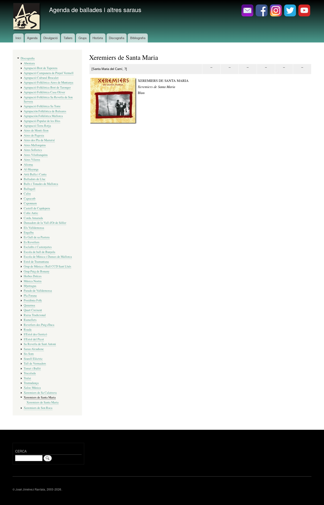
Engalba (29, 232)
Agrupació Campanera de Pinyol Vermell (49, 73)
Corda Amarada (33, 218)
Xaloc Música (32, 388)
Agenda (32, 38)
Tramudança (31, 383)
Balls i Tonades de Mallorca (41, 184)
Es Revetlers (31, 242)
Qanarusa (29, 305)
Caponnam (30, 203)
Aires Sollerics (33, 150)
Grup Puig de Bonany (36, 271)
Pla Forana (30, 296)
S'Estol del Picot (34, 339)
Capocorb (29, 198)
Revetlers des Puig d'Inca (39, 325)
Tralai (27, 378)
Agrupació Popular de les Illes (42, 121)
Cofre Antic (31, 213)
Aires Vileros (32, 160)
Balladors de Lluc (35, 179)
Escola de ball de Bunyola (39, 252)
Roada (28, 329)
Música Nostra (33, 281)
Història (98, 38)
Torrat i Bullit (32, 368)
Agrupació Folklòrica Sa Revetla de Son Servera (48, 99)
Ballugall (29, 189)
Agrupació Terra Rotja (37, 126)
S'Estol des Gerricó (35, 334)
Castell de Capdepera (37, 208)
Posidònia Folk (33, 300)
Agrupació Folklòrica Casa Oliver (44, 92)
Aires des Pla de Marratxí (39, 140)
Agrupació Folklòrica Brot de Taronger (47, 87)
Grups (83, 38)
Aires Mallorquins (35, 145)
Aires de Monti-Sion (36, 130)
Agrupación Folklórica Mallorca (43, 116)
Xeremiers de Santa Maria (40, 397)
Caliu (27, 194)
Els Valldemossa (34, 228)
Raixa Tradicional (35, 315)
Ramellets (30, 320)
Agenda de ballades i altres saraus (95, 9)
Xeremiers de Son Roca (38, 408)
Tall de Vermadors (35, 363)
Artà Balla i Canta (35, 174)
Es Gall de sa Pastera (37, 237)
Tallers (68, 38)
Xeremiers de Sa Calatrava (40, 393)
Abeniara (29, 63)
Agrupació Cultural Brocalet (41, 78)
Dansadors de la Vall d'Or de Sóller (45, 223)
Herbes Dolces (33, 276)
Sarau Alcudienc (34, 349)
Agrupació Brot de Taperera (40, 68)
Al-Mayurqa (31, 169)
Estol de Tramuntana (36, 262)
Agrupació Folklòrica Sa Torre (42, 106)
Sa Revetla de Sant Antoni (40, 344)
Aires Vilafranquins (36, 155)
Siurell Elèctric (33, 359)
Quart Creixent (33, 310)
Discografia (116, 38)
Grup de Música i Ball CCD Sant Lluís (47, 266)
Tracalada (30, 373)
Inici (18, 38)
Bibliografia (137, 38)
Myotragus (30, 286)
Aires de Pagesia (34, 135)
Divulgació (50, 38)
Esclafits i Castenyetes (38, 247)
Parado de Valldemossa (38, 291)
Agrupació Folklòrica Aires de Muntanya (48, 82)
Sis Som (29, 354)
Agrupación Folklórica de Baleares (45, 111)
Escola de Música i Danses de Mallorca (48, 257)
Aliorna (28, 165)
